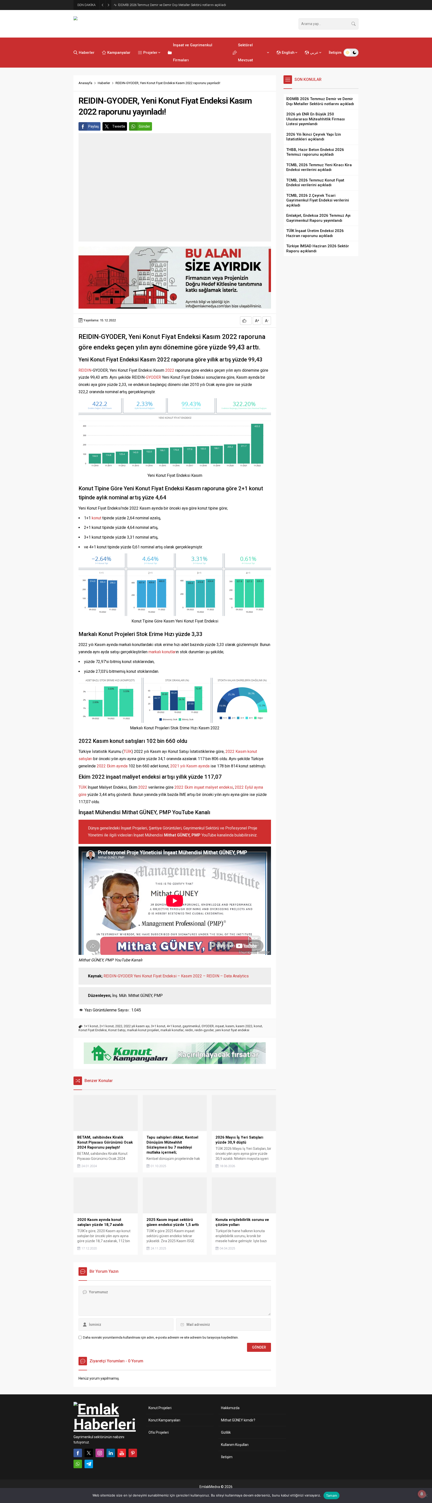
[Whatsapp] (78, 1464)
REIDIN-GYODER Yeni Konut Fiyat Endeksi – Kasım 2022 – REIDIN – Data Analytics (176, 976)
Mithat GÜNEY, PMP (182, 835)
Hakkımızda (230, 1408)
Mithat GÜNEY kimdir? (238, 1420)
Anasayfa (85, 83)
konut (96, 518)
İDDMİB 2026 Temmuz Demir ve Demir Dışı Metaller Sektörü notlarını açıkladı (172, 5)
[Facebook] (78, 1453)
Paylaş (93, 126)
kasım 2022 (244, 1026)
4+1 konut (174, 1026)
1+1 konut (91, 1026)
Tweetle (118, 126)
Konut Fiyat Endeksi (92, 1030)
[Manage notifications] (422, 1494)
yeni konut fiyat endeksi (232, 1030)
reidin (189, 1030)
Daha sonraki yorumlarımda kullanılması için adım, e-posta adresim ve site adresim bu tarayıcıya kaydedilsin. (160, 1337)
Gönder (144, 126)
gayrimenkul (191, 1026)
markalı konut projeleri (143, 1030)
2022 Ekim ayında (112, 766)
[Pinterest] (132, 1453)
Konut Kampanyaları (164, 1420)
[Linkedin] (110, 1453)
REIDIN (84, 370)
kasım (230, 1026)
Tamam (331, 1495)
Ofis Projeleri (158, 1432)
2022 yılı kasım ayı (137, 1026)
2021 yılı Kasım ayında (190, 766)
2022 (169, 370)
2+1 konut (107, 1026)
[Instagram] (100, 1453)
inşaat (219, 1026)
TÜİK (128, 751)
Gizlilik (226, 1432)
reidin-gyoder (204, 1030)
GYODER (153, 377)
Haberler (104, 83)
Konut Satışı (117, 1030)
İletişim (226, 1457)
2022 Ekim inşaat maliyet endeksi (203, 787)
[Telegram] (88, 1464)
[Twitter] (88, 1453)
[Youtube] (122, 1453)
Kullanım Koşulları (234, 1445)
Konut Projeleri (160, 1408)
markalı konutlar (162, 652)
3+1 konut (158, 1026)
